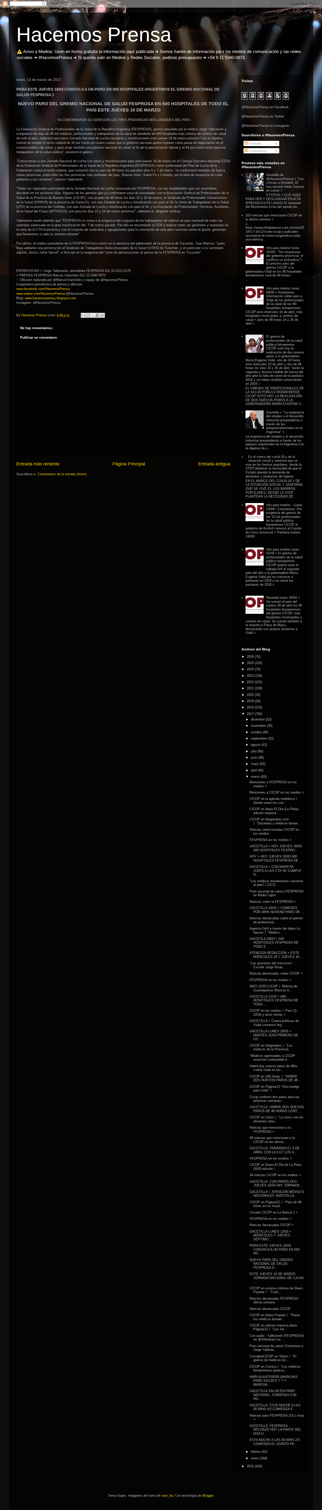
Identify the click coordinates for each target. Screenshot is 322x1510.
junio (255, 757)
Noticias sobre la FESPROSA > (273, 901)
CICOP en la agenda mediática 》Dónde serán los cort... (274, 801)
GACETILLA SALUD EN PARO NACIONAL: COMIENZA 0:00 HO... (273, 1395)
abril (254, 770)
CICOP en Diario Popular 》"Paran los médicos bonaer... (275, 1317)
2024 (251, 669)
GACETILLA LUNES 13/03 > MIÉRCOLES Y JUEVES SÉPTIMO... (270, 1235)
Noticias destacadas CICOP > (272, 1225)
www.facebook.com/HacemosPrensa (43, 289)
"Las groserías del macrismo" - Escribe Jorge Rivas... (272, 965)
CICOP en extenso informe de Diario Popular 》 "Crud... (276, 1290)
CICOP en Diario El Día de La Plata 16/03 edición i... (275, 1167)
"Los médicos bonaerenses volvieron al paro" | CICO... (276, 883)
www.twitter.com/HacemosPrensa (40, 293)
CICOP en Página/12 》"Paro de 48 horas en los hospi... (275, 1204)
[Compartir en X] (92, 315)
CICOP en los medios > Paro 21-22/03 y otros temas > (274, 1012)
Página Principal (128, 463)
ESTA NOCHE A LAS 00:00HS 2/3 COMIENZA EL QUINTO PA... (275, 1442)
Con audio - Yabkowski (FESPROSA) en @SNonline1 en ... (277, 1338)
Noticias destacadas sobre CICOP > (276, 973)
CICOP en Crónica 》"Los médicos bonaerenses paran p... (275, 1368)
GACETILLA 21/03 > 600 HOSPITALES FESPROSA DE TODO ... (274, 1000)
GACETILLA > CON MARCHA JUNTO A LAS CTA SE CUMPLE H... (275, 870)
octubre (257, 732)
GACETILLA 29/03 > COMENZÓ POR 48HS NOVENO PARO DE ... (277, 910)
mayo (255, 764)
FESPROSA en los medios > (271, 840)
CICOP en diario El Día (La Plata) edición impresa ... (274, 811)
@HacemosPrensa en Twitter (263, 116)
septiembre (259, 738)
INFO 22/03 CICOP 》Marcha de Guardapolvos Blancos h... (273, 988)
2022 (251, 682)
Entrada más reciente (37, 463)
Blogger (208, 1495)
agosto (256, 745)
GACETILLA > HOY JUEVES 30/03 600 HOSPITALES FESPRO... (276, 848)
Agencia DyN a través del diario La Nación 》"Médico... (275, 930)
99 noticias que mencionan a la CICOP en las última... (272, 1140)
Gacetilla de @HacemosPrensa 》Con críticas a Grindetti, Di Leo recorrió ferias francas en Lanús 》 (285, 182)
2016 (251, 1466)
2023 (251, 676)
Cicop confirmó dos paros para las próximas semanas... (274, 1099)
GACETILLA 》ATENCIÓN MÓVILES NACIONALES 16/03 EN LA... (277, 1194)
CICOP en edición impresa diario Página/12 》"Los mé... (273, 1327)
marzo (256, 776)
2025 (251, 663)
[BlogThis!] (88, 315)
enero (255, 1458)
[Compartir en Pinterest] (102, 315)
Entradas (255, 143)
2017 (251, 714)
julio (254, 751)
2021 (251, 688)
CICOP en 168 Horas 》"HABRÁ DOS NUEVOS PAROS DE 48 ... (276, 1078)
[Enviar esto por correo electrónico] (83, 315)
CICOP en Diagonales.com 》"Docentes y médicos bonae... (275, 821)
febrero (256, 1452)
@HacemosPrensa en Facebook (265, 107)
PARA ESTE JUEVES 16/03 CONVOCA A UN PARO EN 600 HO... (275, 1249)
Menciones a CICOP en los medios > (277, 792)
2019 (251, 701)
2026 (251, 656)
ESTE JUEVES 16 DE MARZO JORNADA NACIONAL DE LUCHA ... (276, 1278)
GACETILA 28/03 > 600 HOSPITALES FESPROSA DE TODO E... (274, 942)
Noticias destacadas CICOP (270, 1309)
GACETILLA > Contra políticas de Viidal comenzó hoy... (274, 1023)
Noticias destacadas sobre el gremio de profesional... (276, 920)
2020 (251, 695)
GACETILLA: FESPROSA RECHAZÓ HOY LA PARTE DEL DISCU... (275, 1429)
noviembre (259, 726)
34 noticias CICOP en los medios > (275, 1175)
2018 (251, 707)
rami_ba (167, 1495)
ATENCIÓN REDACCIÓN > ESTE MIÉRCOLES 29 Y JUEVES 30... (276, 955)
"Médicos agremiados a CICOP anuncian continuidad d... (272, 1058)
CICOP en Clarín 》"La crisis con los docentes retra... (276, 1119)
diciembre (258, 719)
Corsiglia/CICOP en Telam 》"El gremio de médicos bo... (273, 1358)
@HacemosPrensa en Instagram (265, 126)
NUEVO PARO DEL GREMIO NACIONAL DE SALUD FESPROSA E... (271, 1264)
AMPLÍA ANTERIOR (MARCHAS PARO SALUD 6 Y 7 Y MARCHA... (274, 1380)
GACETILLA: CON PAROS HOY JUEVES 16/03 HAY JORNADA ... (276, 1183)
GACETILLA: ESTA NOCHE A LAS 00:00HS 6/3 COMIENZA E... (275, 1407)
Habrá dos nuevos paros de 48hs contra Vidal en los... (274, 1068)
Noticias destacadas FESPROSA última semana (274, 1300)
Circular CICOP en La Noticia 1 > (274, 1212)
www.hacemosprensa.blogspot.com (50, 298)
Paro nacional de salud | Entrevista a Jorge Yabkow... (276, 1348)
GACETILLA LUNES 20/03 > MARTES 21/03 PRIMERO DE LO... (274, 1035)
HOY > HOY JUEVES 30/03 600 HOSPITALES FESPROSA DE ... (276, 858)
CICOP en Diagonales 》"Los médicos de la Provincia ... (271, 1047)
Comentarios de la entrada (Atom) (62, 474)
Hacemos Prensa (94, 34)
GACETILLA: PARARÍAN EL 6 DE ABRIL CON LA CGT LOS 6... (275, 1150)
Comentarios (257, 151)
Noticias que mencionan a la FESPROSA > (270, 1129)
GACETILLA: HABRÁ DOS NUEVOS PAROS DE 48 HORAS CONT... (277, 1109)
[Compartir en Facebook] (97, 315)
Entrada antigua (214, 463)
